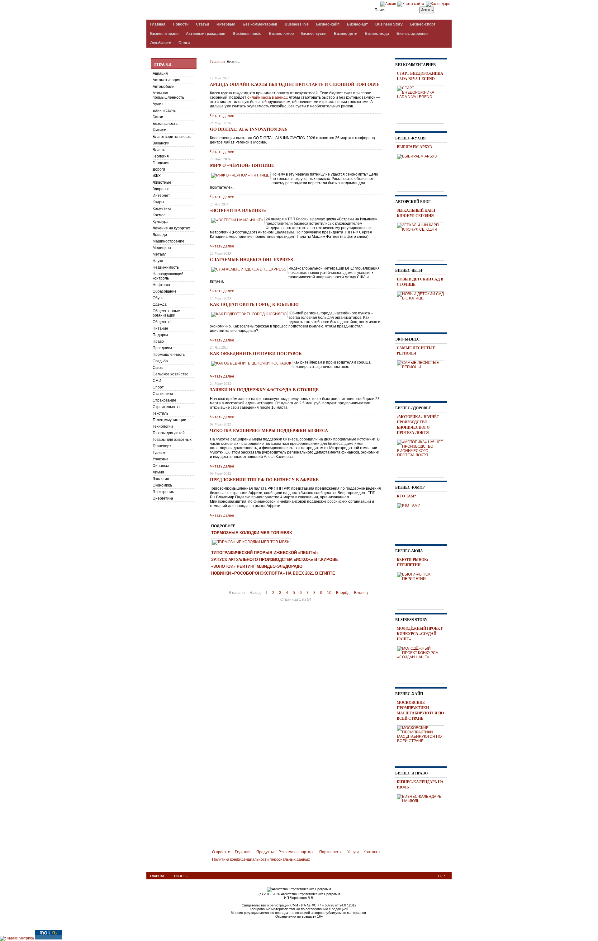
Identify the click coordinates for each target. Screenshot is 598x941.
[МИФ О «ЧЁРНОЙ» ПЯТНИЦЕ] (240, 175)
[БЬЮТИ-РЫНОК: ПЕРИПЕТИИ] (422, 590)
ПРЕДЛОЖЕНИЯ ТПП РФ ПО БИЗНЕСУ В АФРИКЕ (264, 479)
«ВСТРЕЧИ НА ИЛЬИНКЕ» (238, 210)
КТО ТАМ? (406, 496)
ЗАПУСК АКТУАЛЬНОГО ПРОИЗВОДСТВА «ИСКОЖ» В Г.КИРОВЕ (274, 560)
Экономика (162, 485)
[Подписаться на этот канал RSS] (378, 70)
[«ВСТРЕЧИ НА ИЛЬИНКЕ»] (237, 220)
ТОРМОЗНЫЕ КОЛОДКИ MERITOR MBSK (251, 533)
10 (329, 592)
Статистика (163, 394)
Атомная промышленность (168, 95)
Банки (158, 117)
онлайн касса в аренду (267, 97)
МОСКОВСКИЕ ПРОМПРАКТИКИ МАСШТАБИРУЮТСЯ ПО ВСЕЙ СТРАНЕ (420, 710)
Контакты (371, 852)
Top (441, 876)
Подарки (160, 335)
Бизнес (159, 130)
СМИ (157, 381)
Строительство (166, 407)
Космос (159, 215)
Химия (158, 472)
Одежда (160, 304)
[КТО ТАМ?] (422, 521)
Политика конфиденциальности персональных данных (261, 859)
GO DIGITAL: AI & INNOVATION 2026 (248, 129)
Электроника (164, 492)
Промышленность (169, 354)
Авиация (160, 73)
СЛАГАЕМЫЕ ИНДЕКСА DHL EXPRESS (251, 259)
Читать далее (222, 116)
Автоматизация (166, 80)
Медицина (162, 248)
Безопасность (165, 123)
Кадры (158, 202)
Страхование (164, 400)
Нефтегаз (161, 285)
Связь (158, 367)
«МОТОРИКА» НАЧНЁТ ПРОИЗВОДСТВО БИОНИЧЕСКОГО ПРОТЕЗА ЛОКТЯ (418, 424)
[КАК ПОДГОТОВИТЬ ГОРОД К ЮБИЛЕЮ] (249, 314)
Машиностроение (168, 241)
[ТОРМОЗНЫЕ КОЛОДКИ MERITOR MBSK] (251, 542)
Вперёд (342, 592)
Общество (162, 322)
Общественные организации (166, 313)
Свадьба (160, 361)
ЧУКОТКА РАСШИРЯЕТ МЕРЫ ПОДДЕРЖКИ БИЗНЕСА (269, 430)
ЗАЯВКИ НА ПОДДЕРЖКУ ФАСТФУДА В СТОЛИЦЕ (264, 389)
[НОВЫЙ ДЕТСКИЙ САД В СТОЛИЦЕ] (422, 309)
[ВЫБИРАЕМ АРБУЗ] (422, 172)
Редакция (243, 852)
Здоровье (161, 189)
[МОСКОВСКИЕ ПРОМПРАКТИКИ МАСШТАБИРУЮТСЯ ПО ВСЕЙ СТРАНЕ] (422, 743)
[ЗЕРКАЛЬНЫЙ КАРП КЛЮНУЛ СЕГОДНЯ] (422, 241)
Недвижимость (166, 267)
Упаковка (160, 459)
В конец (361, 592)
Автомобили (163, 86)
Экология (161, 479)
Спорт (158, 387)
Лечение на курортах (171, 228)
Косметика (162, 208)
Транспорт (162, 446)
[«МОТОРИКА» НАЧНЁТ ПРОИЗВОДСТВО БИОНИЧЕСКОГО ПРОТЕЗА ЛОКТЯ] (422, 458)
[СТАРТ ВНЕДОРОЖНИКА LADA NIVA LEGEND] (422, 104)
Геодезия (161, 163)
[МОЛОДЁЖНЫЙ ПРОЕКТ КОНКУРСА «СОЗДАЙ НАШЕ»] (422, 664)
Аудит (158, 104)
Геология (161, 156)
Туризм (159, 452)
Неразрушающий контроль (168, 276)
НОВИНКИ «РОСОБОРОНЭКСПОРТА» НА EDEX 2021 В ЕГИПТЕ (273, 573)
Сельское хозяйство (170, 374)
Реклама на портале (296, 852)
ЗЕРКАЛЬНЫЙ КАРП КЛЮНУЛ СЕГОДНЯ (416, 213)
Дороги (159, 169)
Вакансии (161, 143)
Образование (165, 291)
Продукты (265, 852)
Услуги (353, 852)
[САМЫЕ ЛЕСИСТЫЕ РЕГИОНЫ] (422, 378)
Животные (162, 182)
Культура (160, 221)
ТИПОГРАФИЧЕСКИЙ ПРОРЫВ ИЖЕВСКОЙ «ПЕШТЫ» (265, 553)
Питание (160, 328)
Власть (159, 150)
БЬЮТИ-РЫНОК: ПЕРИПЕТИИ (412, 562)
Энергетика (163, 498)
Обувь (158, 298)
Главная (217, 61)
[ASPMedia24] (198, 10)
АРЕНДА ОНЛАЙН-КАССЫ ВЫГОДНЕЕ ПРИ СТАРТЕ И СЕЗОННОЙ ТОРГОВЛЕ (294, 84)
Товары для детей (169, 433)
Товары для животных (172, 439)
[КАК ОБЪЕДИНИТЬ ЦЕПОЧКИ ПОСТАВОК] (251, 363)
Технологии (163, 426)
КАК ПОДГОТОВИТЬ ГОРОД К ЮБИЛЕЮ (254, 304)
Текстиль (160, 413)
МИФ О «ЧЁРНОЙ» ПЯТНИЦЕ (242, 165)
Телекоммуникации (169, 420)
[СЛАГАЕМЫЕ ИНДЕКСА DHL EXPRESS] (248, 269)
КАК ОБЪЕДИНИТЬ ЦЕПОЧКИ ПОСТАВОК (256, 353)
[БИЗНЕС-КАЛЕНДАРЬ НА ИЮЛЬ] (422, 812)
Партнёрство (331, 852)
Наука (158, 261)
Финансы (161, 465)
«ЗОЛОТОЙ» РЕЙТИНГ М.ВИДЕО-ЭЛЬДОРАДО (256, 566)
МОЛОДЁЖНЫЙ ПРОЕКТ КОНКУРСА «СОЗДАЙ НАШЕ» (420, 634)
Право (158, 341)
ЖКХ (157, 176)
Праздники (162, 348)
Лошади (160, 235)
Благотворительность (172, 136)
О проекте (221, 852)
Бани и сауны (165, 110)
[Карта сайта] (410, 4)
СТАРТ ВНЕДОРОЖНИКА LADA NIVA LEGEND (420, 76)
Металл (159, 254)
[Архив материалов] (388, 4)
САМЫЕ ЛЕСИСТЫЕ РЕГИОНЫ (416, 350)
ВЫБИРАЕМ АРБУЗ (414, 146)
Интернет (161, 195)
